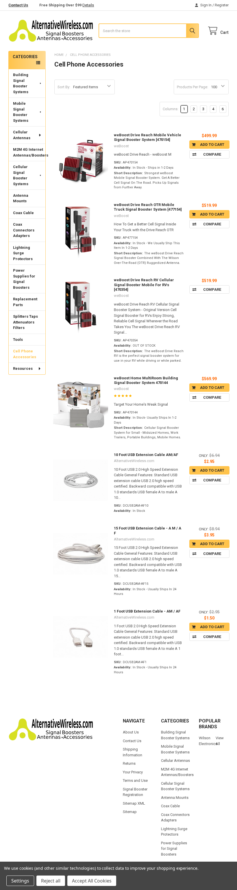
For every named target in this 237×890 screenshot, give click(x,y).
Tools (18, 339)
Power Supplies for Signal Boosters (24, 279)
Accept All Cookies (92, 881)
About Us (131, 732)
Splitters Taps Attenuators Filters (25, 322)
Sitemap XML (134, 803)
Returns (129, 763)
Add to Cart (212, 144)
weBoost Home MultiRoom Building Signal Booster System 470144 (146, 380)
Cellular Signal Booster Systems (20, 175)
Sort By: (64, 87)
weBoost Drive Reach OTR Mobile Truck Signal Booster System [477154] (148, 207)
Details (88, 5)
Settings (20, 881)
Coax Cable (23, 213)
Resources (23, 368)
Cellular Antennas (21, 135)
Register (222, 5)
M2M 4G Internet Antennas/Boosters (29, 152)
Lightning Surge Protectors (23, 253)
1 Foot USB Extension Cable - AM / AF (147, 611)
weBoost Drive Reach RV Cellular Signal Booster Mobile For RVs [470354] (144, 285)
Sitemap (130, 812)
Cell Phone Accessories (24, 354)
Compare (212, 154)
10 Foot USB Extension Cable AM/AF (146, 455)
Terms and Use (135, 780)
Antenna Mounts (20, 198)
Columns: (170, 109)
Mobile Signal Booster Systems (20, 112)
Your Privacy (133, 772)
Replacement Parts (25, 302)
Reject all (50, 881)
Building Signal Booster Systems (20, 83)
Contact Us (18, 5)
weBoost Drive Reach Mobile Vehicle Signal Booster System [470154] (147, 137)
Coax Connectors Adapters (23, 230)
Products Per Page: (192, 87)
